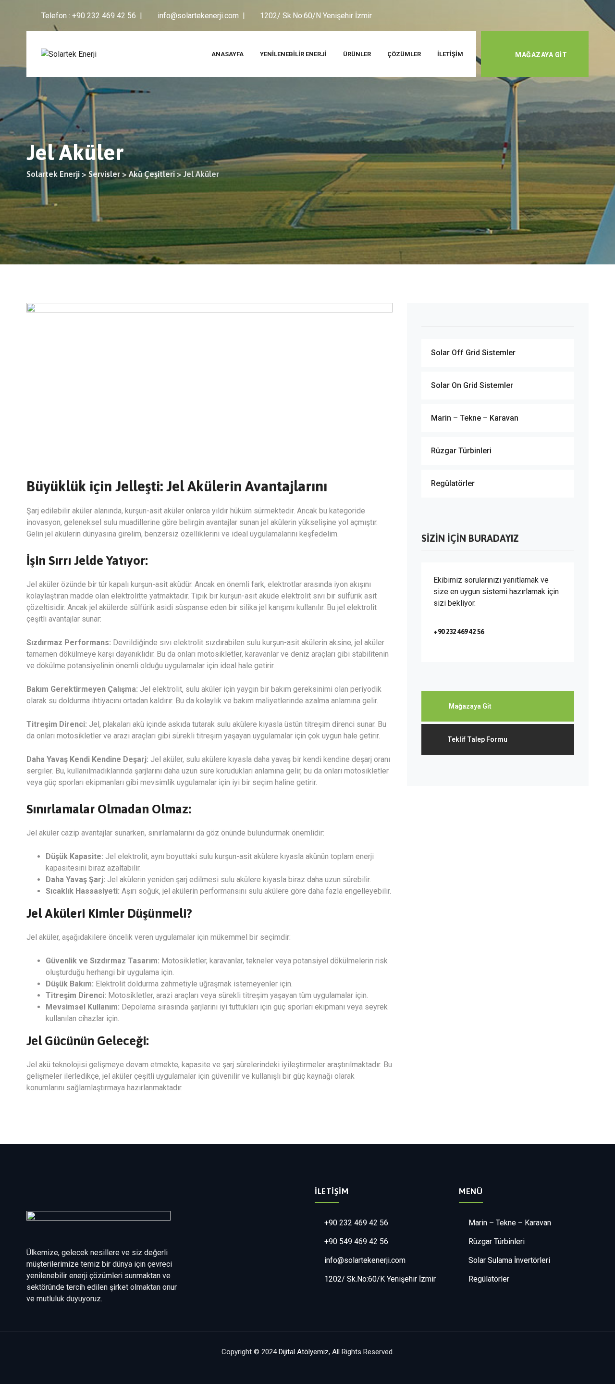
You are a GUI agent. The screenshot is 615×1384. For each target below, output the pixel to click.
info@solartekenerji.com (365, 1260)
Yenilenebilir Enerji (293, 54)
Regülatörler (453, 483)
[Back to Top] (594, 1368)
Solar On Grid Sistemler (472, 385)
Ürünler (357, 54)
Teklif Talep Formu (477, 739)
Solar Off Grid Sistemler (473, 352)
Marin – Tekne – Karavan (474, 418)
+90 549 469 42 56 (356, 1241)
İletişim (450, 54)
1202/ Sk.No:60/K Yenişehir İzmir (380, 1279)
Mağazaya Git (541, 55)
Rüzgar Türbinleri (461, 450)
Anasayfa (227, 54)
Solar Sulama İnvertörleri (509, 1260)
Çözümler (404, 54)
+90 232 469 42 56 (356, 1222)
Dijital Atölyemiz (304, 1351)
